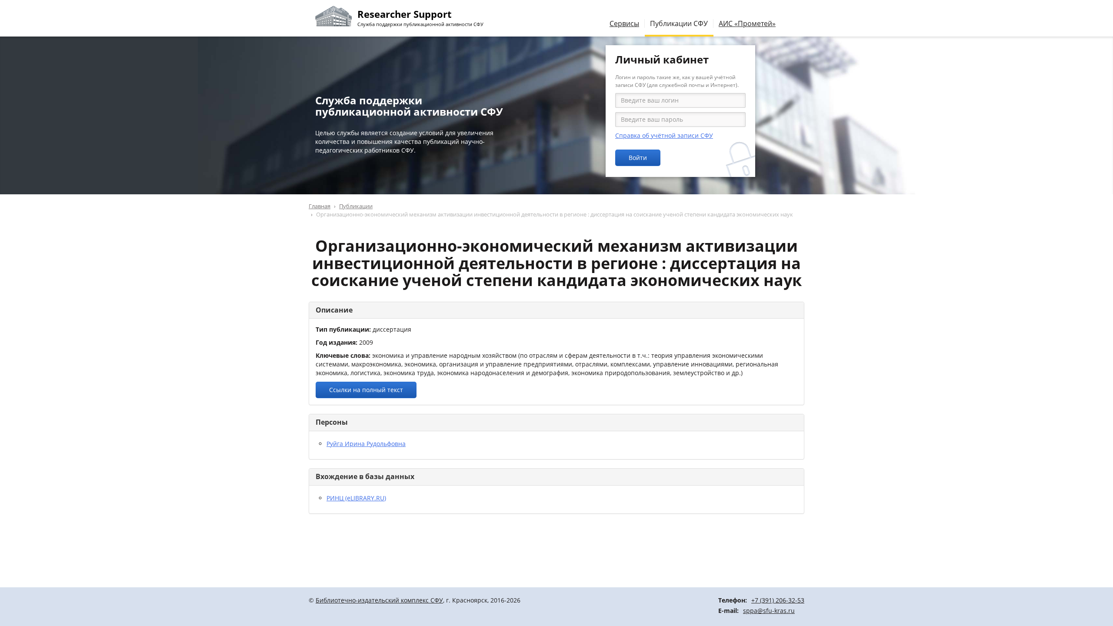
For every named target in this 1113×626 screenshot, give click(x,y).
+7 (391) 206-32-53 (777, 600)
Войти (638, 157)
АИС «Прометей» (747, 23)
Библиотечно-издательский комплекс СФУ (379, 600)
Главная (319, 206)
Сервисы (624, 23)
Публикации (356, 206)
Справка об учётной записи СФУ (664, 135)
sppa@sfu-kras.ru (769, 610)
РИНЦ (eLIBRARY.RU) (356, 498)
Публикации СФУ (679, 23)
